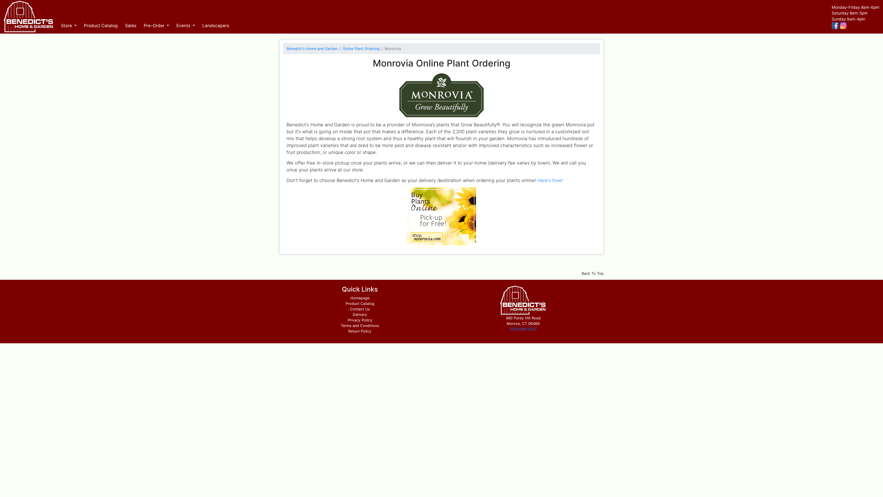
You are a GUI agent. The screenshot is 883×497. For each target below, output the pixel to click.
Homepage (360, 298)
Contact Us (360, 309)
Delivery (360, 314)
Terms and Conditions (360, 325)
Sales (130, 25)
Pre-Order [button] (155, 25)
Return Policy (359, 331)
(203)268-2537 (523, 329)
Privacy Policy (360, 320)
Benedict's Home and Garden (312, 48)
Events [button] (184, 25)
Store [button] (67, 25)
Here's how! (550, 180)
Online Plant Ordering (361, 48)
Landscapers (215, 25)
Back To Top (593, 273)
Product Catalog (101, 25)
